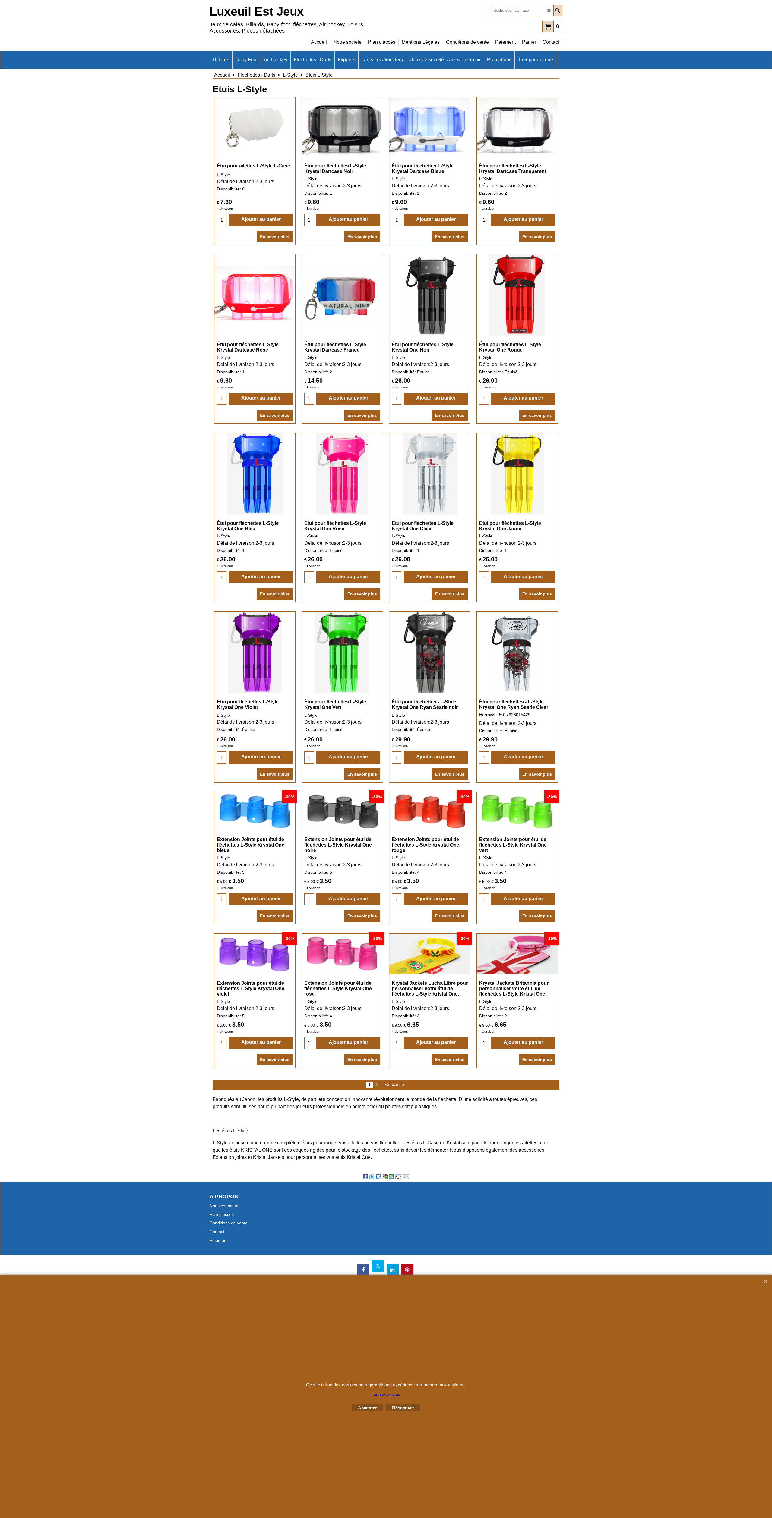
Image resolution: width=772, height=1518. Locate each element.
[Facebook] (363, 1270)
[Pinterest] (407, 1270)
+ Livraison (225, 208)
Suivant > (394, 1084)
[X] (378, 1266)
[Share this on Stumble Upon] (391, 1176)
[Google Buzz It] (385, 1176)
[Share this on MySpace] (378, 1176)
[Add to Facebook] (365, 1176)
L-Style (223, 174)
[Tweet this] (371, 1176)
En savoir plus (275, 236)
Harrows (487, 714)
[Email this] (406, 1176)
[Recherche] (557, 10)
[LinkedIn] (393, 1270)
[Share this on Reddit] (398, 1176)
